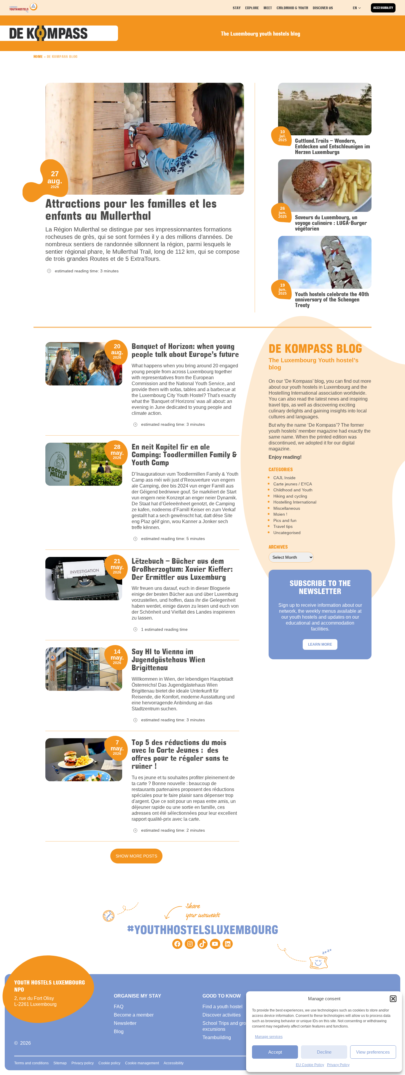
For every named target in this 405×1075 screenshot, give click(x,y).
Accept (275, 1052)
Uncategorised (287, 532)
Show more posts (136, 856)
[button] (393, 999)
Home (38, 56)
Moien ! (280, 514)
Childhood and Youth (292, 490)
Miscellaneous (286, 508)
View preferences (373, 1052)
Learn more (320, 644)
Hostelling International (294, 502)
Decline (324, 1052)
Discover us (323, 7)
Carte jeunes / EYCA (292, 484)
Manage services (269, 1037)
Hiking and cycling (290, 496)
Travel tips (283, 526)
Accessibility (383, 8)
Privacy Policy (338, 1065)
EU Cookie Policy (310, 1065)
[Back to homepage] (23, 7)
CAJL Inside (284, 477)
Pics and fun (284, 520)
